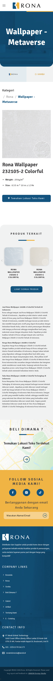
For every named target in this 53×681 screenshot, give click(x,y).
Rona (9, 97)
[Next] (50, 266)
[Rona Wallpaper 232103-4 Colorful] (39, 256)
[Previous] (2, 266)
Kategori (8, 90)
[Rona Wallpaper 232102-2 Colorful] (13, 256)
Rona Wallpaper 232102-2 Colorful (14, 273)
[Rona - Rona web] (26, 5)
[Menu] (4, 5)
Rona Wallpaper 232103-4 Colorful (39, 273)
